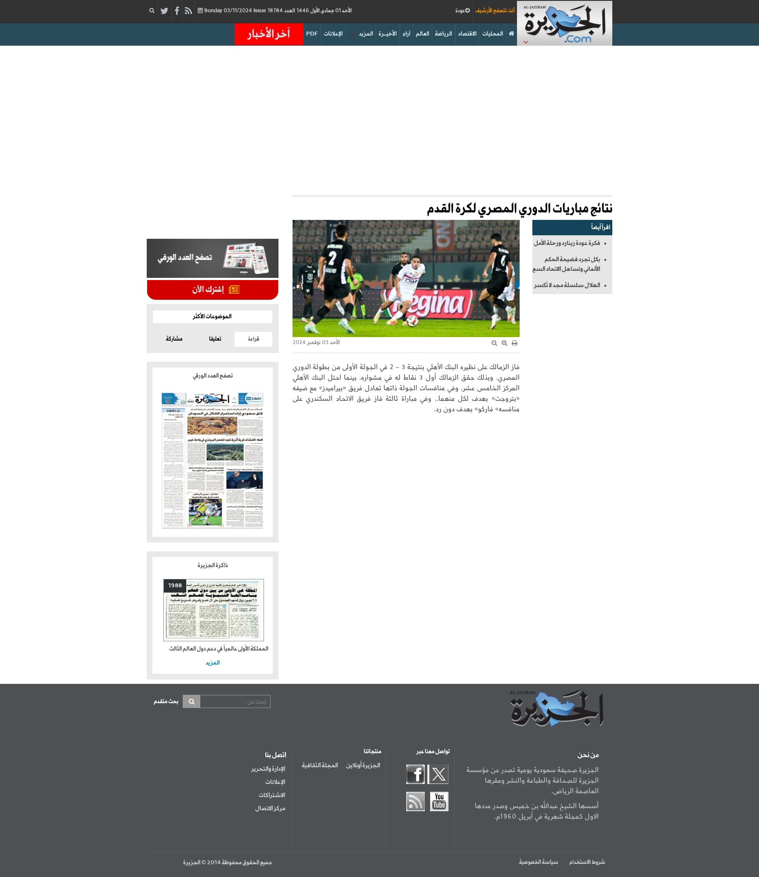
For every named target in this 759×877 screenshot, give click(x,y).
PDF (312, 34)
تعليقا (215, 339)
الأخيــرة (388, 34)
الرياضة (443, 34)
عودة (460, 11)
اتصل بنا (275, 755)
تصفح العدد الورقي (213, 376)
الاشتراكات (272, 795)
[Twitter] (164, 11)
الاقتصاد (467, 34)
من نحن (588, 755)
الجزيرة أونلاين (363, 765)
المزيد (366, 34)
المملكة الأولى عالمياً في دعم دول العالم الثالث (218, 649)
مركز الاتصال (270, 808)
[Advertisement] (379, 120)
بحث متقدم (166, 701)
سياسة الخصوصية (538, 862)
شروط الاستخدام (587, 862)
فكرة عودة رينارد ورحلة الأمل (567, 243)
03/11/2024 (277, 11)
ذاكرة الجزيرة (213, 565)
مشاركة (174, 339)
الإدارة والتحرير (268, 769)
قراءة (253, 339)
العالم (422, 34)
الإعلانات (333, 34)
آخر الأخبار (269, 34)
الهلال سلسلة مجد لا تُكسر (567, 285)
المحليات (492, 34)
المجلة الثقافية (320, 765)
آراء (406, 34)
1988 (175, 586)
